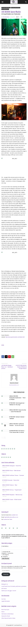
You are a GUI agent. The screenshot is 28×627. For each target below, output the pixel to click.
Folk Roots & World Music (6, 7)
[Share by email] (15, 449)
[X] (6, 356)
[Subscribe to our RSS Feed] (6, 457)
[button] (2, 2)
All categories (5, 554)
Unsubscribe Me (6, 551)
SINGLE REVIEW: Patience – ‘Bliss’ (9, 485)
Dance (2, 611)
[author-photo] (14, 380)
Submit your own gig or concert (8, 590)
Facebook (5, 519)
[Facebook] (2, 356)
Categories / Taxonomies (7, 553)
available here (14, 514)
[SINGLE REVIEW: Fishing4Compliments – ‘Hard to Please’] (5, 397)
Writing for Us (4, 584)
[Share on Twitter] (4, 449)
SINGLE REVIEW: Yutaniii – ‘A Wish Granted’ (11, 499)
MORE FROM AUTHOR (19, 392)
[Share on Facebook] (2, 449)
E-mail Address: (5, 546)
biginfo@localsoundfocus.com (11, 517)
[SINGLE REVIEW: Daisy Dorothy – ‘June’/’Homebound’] (5, 411)
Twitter (10, 519)
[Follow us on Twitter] (4, 457)
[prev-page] (2, 438)
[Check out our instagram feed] (10, 457)
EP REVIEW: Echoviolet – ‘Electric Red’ (10, 480)
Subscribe (5, 574)
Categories (5, 556)
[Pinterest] (9, 356)
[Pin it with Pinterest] (8, 449)
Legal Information (5, 601)
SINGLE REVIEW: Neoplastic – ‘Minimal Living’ (12, 494)
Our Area (3, 599)
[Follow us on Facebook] (2, 457)
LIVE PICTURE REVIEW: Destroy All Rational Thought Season (21, 367)
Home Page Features (5, 9)
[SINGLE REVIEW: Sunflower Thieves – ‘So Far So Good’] (5, 425)
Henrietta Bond (6, 16)
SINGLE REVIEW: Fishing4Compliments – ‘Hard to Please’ (17, 397)
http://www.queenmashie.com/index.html (15, 337)
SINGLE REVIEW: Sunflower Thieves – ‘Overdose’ (13, 475)
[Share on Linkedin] (10, 449)
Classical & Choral (5, 616)
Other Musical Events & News (8, 618)
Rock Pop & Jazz (5, 609)
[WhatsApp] (12, 356)
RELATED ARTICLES (7, 392)
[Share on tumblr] (13, 449)
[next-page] (5, 438)
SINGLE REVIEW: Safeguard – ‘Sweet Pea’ (11, 465)
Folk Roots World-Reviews (15, 7)
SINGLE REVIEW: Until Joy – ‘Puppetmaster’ (12, 489)
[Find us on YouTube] (8, 457)
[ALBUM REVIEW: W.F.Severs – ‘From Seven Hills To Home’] (5, 432)
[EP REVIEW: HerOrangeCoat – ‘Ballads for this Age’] (5, 404)
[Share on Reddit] (6, 449)
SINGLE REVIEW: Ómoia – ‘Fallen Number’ (11, 470)
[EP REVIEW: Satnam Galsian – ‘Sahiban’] (5, 418)
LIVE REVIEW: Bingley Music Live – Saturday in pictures (7, 367)
